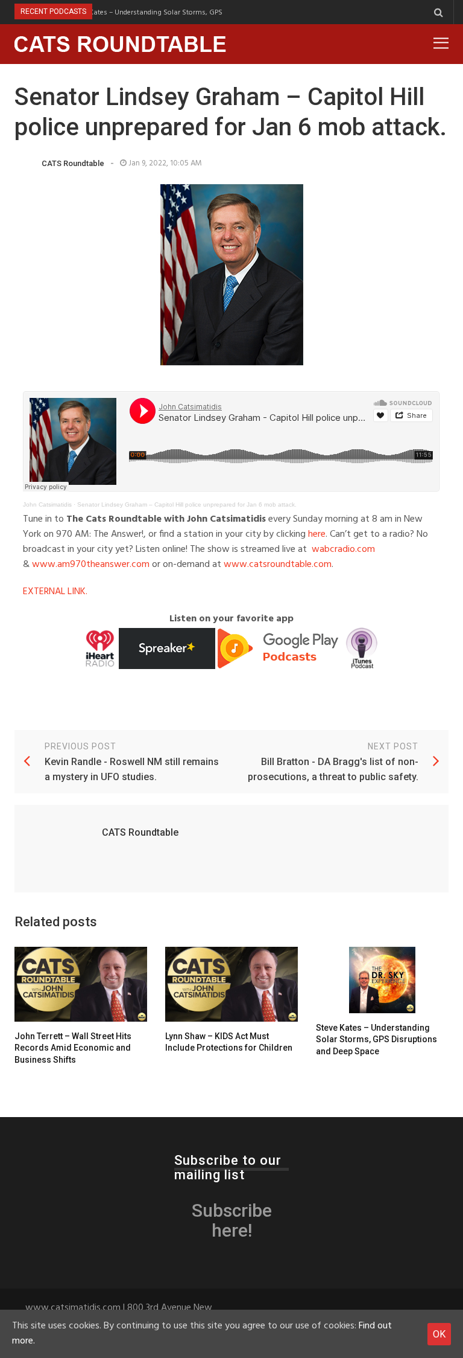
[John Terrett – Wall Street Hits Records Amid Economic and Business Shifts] (80, 984)
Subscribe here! (232, 1220)
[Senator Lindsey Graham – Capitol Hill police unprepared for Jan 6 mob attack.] (231, 274)
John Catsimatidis (47, 504)
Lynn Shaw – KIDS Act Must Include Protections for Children (228, 1042)
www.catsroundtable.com (278, 564)
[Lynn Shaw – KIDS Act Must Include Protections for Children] (231, 984)
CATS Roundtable (73, 163)
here (317, 534)
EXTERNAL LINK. (55, 592)
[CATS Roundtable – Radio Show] (120, 44)
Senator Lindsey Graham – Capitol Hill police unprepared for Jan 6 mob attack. (187, 504)
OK (439, 1334)
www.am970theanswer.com (91, 564)
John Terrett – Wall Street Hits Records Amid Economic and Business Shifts (72, 1048)
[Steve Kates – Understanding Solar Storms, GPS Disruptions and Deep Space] (382, 980)
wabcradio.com (343, 549)
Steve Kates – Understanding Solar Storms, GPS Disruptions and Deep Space (182, 12)
